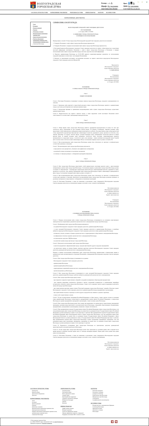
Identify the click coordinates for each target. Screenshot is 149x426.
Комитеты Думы (36, 392)
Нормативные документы (58, 12)
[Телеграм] (112, 421)
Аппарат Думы (65, 395)
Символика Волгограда (38, 43)
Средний (127, 8)
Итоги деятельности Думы (68, 393)
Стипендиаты (96, 398)
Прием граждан (90, 12)
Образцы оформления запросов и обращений (73, 413)
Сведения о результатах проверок (70, 398)
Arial (103, 8)
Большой (135, 8)
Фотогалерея (95, 411)
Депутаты (34, 395)
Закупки (64, 401)
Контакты (64, 403)
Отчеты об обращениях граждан (69, 411)
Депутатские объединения (38, 393)
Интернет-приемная (67, 410)
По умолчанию (113, 6)
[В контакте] (116, 421)
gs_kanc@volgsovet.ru (58, 421)
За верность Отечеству (98, 393)
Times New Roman (111, 8)
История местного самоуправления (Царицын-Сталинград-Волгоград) (103, 406)
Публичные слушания (38, 31)
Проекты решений (37, 28)
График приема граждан (68, 408)
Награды (100, 12)
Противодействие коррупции (69, 396)
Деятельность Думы (76, 12)
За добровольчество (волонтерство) (101, 400)
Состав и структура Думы (39, 12)
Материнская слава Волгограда (100, 396)
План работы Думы (66, 392)
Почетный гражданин (98, 390)
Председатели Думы (97, 408)
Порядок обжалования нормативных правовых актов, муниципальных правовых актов (44, 412)
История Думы (110, 12)
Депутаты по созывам (98, 410)
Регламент (35, 26)
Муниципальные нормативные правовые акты (43, 408)
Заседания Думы (66, 390)
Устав (34, 24)
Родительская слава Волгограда (100, 395)
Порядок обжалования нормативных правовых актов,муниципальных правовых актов (40, 40)
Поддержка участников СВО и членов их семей (73, 414)
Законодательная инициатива (40, 37)
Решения (35, 29)
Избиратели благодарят (67, 400)
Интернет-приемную (47, 423)
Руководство (35, 390)
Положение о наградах (98, 392)
